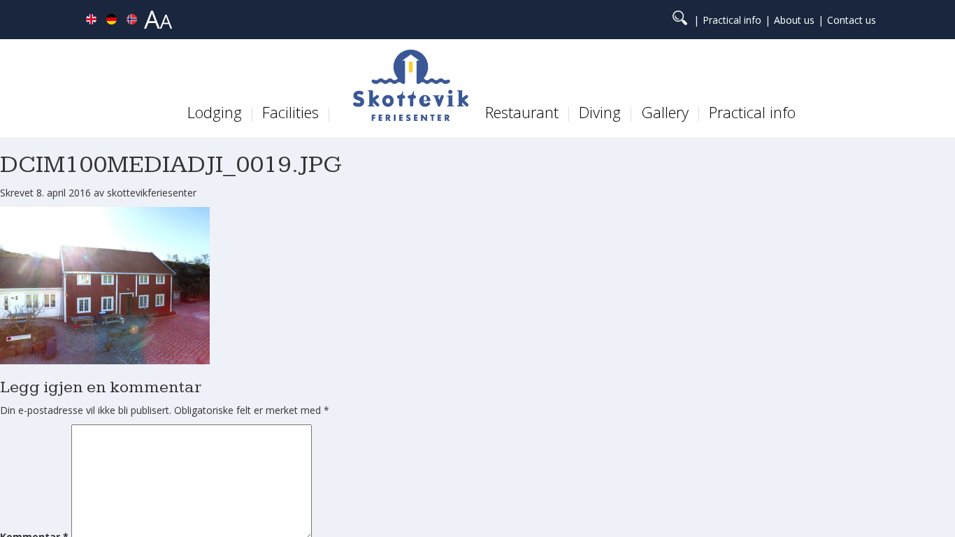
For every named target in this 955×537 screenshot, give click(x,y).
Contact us (851, 20)
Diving (600, 111)
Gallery (665, 111)
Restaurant (522, 111)
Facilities (290, 111)
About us (794, 20)
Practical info (732, 20)
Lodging (214, 111)
